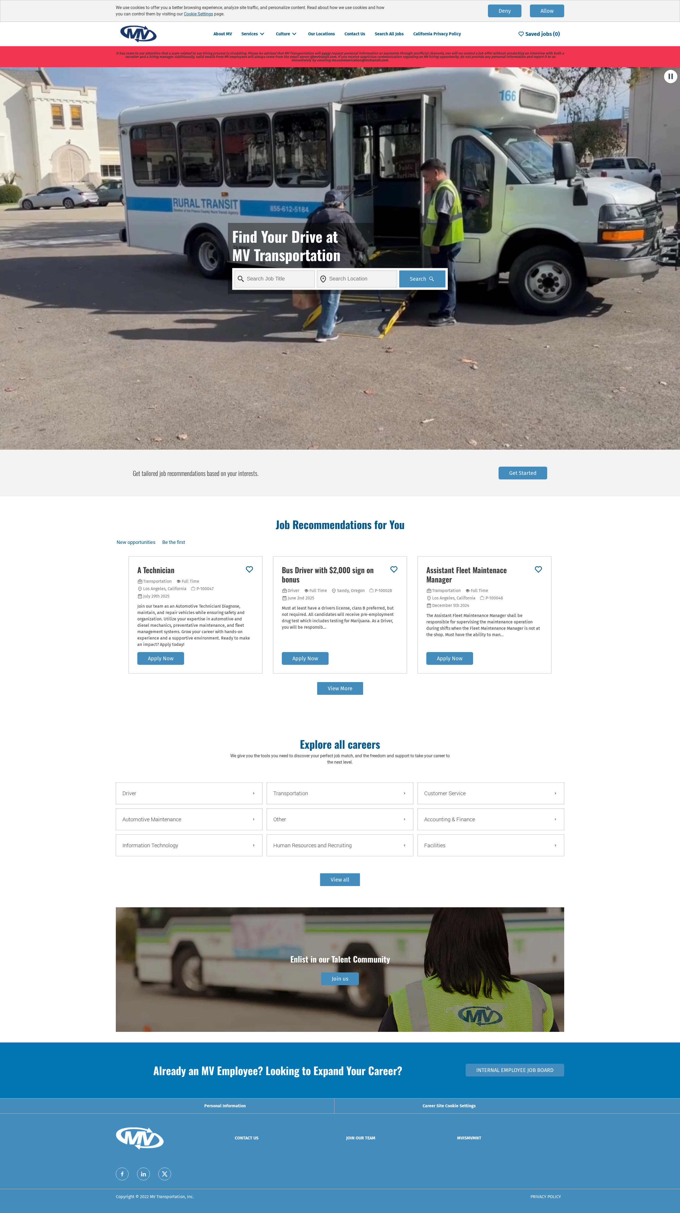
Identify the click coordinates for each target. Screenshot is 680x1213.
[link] (340, 978)
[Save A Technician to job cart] (249, 569)
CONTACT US (246, 1137)
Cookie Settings (198, 13)
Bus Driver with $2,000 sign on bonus (328, 574)
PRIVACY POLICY (545, 1196)
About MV (223, 33)
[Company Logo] (138, 33)
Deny (505, 11)
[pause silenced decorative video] (670, 76)
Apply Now (160, 658)
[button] (340, 879)
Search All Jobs (389, 33)
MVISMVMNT (469, 1137)
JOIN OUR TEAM (360, 1137)
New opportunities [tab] (136, 542)
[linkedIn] (143, 1174)
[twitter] (164, 1174)
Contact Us (355, 33)
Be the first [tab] (173, 542)
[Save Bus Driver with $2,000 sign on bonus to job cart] (394, 569)
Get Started (523, 473)
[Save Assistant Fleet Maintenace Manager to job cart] (538, 569)
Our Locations (321, 33)
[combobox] (275, 278)
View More (340, 688)
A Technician (156, 569)
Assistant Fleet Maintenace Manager (466, 574)
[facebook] (122, 1174)
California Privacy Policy (437, 33)
